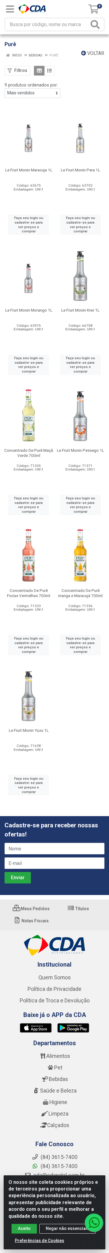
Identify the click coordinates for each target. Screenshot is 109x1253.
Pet (58, 1068)
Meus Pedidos (35, 908)
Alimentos (58, 1056)
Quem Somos (54, 977)
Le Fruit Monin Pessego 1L (80, 450)
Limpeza (58, 1114)
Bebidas (58, 1079)
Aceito (24, 1228)
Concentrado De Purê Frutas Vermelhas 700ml (28, 593)
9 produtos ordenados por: (31, 85)
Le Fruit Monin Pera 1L (80, 169)
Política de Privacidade (54, 989)
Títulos (81, 908)
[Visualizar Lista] (49, 71)
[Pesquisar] (96, 24)
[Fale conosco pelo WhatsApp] (94, 1223)
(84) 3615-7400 (58, 1166)
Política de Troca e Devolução (55, 1001)
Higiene (58, 1102)
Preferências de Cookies (39, 1240)
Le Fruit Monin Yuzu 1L (29, 730)
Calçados (58, 1125)
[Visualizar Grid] (39, 71)
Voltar (95, 53)
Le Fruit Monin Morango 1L (28, 310)
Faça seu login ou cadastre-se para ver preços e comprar (28, 224)
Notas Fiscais (35, 920)
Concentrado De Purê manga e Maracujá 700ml (80, 593)
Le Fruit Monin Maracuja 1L (28, 169)
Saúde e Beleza (58, 1091)
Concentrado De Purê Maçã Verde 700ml (28, 453)
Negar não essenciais (67, 1228)
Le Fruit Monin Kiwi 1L (80, 310)
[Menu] (10, 9)
